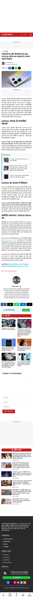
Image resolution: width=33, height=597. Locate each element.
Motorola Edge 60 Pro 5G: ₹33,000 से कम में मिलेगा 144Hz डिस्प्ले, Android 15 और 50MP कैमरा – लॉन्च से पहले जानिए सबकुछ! (8, 364)
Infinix (5, 271)
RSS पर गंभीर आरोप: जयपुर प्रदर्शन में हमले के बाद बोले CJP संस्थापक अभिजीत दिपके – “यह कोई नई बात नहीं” (22, 483)
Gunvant (9, 62)
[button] (25, 35)
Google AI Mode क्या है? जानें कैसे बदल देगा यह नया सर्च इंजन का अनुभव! (19, 176)
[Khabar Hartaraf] (7, 35)
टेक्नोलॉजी (5, 51)
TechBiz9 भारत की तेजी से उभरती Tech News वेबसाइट (8, 329)
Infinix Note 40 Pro (10, 240)
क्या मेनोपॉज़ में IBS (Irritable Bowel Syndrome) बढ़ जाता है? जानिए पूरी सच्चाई (21, 500)
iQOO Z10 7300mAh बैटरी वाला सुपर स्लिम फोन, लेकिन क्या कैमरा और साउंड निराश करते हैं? (24, 364)
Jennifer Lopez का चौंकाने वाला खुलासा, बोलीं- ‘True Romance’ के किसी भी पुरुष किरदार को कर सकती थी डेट (21, 474)
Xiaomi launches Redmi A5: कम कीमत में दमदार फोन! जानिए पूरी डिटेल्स (24, 349)
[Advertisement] (16, 16)
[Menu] (30, 35)
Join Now (26, 310)
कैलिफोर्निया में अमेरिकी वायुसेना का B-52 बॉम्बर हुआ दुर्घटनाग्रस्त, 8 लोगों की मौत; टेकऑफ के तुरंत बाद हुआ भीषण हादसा (21, 492)
